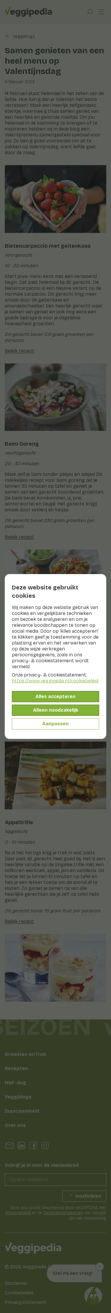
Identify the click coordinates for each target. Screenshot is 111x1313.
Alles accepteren (55, 696)
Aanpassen (55, 723)
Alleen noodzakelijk (55, 710)
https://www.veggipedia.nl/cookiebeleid (55, 681)
